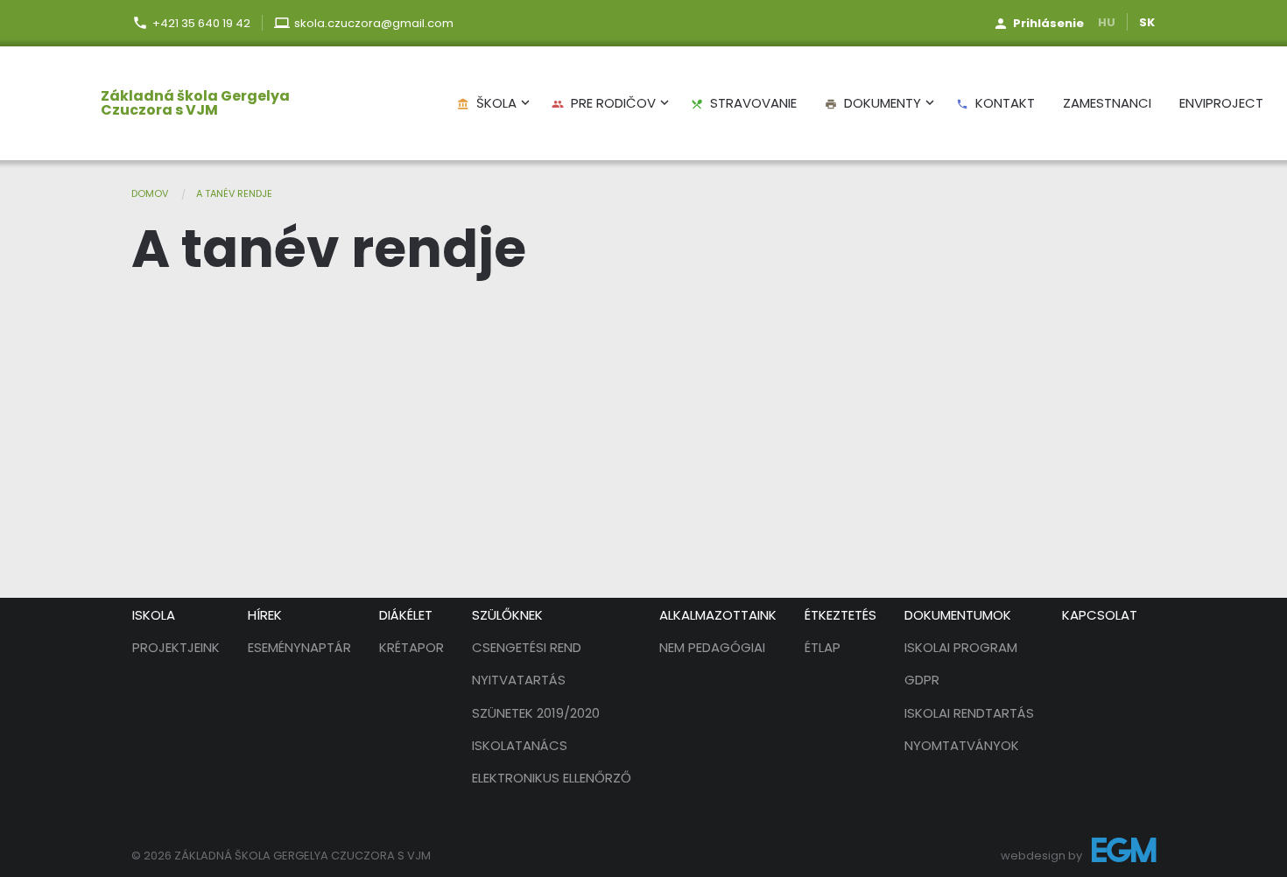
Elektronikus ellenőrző (551, 777)
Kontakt (995, 103)
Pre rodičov (604, 103)
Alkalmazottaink (718, 615)
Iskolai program (960, 647)
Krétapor (411, 647)
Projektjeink (176, 647)
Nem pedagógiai (712, 647)
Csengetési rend (526, 647)
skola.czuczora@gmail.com (374, 23)
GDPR (921, 679)
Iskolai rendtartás (969, 713)
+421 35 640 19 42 (201, 23)
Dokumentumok (957, 615)
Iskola (153, 615)
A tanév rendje (234, 193)
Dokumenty (873, 103)
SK (1147, 22)
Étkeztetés (840, 615)
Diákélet (406, 615)
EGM (1124, 854)
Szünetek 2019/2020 (536, 713)
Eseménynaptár (299, 647)
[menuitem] (170, 103)
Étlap (822, 647)
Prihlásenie (1048, 23)
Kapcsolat (1099, 615)
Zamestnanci (1107, 103)
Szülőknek (507, 615)
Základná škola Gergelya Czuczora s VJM (195, 103)
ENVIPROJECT (1221, 103)
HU (1106, 22)
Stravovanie (744, 103)
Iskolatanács (519, 745)
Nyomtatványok (961, 745)
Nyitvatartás (519, 679)
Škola (487, 103)
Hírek (265, 615)
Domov (149, 193)
